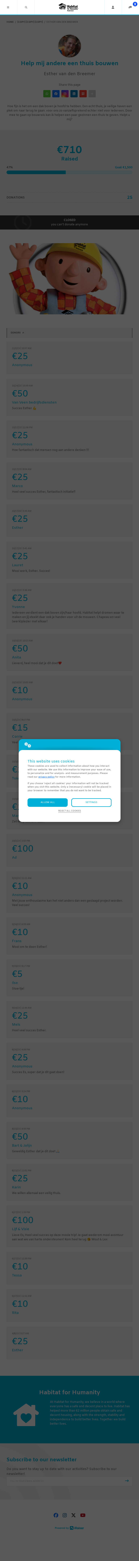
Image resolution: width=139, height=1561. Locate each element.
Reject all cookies (69, 811)
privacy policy (46, 777)
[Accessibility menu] (135, 4)
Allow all (48, 802)
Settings (91, 802)
